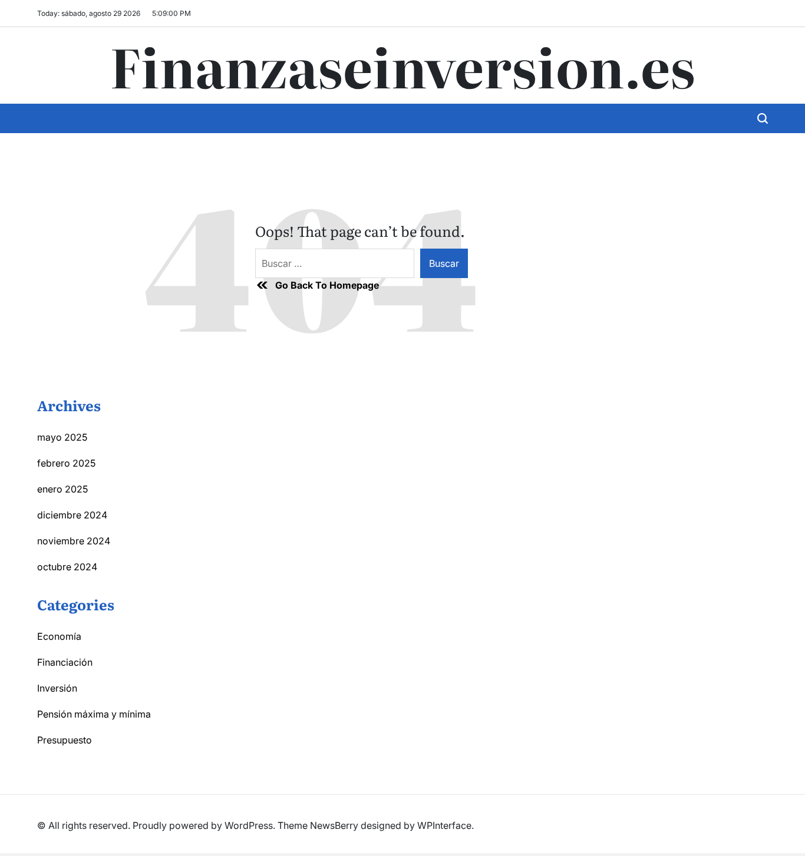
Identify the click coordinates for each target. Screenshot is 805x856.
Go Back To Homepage (327, 285)
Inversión (57, 688)
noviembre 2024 (73, 541)
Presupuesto (64, 740)
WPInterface (444, 825)
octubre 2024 (67, 567)
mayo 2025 (62, 437)
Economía (59, 636)
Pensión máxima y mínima (94, 714)
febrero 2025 (66, 463)
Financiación (65, 662)
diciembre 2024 (72, 515)
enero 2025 (62, 489)
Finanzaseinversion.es (402, 65)
